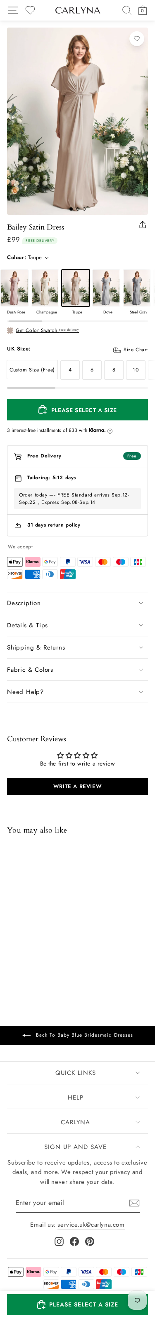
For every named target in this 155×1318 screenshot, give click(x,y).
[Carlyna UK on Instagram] (59, 1241)
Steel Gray (136, 288)
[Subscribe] (134, 1203)
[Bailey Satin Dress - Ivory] (55, 949)
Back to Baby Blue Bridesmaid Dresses (83, 1034)
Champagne (45, 288)
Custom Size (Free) (32, 370)
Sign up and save (75, 1146)
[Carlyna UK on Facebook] (74, 1241)
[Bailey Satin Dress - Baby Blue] (12, 949)
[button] (77, 1304)
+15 (65, 950)
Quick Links (75, 1072)
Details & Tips (27, 625)
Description (24, 603)
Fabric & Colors (30, 669)
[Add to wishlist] (137, 39)
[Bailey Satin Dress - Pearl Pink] (45, 949)
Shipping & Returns (36, 647)
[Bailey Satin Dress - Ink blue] (34, 949)
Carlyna (75, 1122)
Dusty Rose (14, 288)
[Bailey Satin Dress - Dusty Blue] (23, 949)
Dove (106, 288)
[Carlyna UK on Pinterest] (89, 1241)
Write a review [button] (77, 786)
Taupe (75, 288)
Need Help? (25, 691)
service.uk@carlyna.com (90, 1224)
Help (75, 1097)
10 (135, 370)
